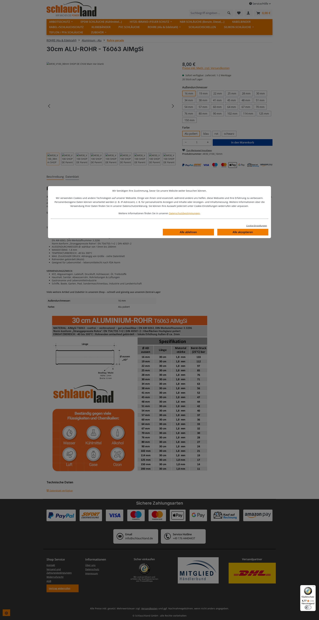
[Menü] (314, 587)
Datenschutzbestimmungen (184, 213)
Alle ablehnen (188, 232)
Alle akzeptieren (243, 232)
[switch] (308, 607)
